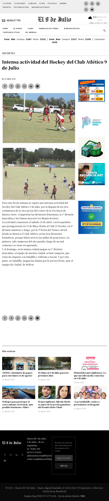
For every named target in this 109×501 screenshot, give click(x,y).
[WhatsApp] (18, 86)
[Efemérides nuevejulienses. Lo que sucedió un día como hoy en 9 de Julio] (90, 363)
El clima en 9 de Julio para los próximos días (53, 374)
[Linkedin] (98, 3)
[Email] (24, 86)
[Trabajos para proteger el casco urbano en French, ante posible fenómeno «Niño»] (18, 392)
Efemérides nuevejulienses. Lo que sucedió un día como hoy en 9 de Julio (90, 375)
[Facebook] (86, 3)
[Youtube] (92, 9)
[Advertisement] (38, 290)
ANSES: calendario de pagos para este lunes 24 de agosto (17, 374)
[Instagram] (92, 3)
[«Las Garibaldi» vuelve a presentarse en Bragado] (90, 392)
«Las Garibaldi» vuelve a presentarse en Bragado (87, 403)
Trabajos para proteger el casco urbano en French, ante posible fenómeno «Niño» (17, 404)
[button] (104, 30)
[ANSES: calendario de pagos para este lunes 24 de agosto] (18, 363)
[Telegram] (37, 86)
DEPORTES (8, 53)
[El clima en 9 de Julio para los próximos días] (54, 363)
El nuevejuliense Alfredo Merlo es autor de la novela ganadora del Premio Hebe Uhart (54, 404)
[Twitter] (86, 9)
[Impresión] (31, 86)
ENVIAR (63, 466)
